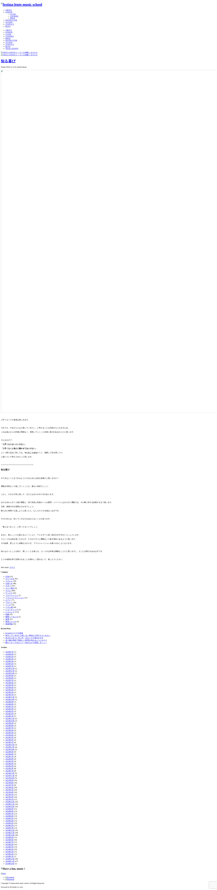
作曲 (7, 614)
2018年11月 (9, 861)
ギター (8, 586)
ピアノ (8, 600)
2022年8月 (9, 754)
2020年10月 (9, 807)
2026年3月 (9, 661)
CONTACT (9, 24)
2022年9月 (9, 752)
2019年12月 (9, 830)
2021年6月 (9, 787)
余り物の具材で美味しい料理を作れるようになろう (26, 640)
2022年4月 (9, 764)
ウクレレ (9, 581)
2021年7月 (9, 785)
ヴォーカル (9, 579)
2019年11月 (9, 833)
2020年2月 (9, 826)
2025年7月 (9, 680)
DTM (7, 577)
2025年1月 (9, 695)
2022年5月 (9, 761)
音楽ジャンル (10, 621)
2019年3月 (9, 852)
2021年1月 (9, 799)
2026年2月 (9, 664)
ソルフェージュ (11, 595)
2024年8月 (9, 704)
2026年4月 (9, 659)
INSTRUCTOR (11, 20)
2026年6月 (9, 654)
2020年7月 (9, 814)
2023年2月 (9, 740)
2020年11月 (9, 804)
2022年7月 (9, 757)
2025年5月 (9, 685)
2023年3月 (9, 738)
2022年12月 (9, 745)
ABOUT (8, 10)
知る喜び (8, 61)
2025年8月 (9, 678)
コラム (12, 567)
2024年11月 (9, 697)
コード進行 (9, 588)
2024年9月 (9, 702)
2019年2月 (9, 854)
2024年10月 (9, 699)
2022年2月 (9, 768)
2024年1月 (9, 716)
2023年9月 (9, 723)
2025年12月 (9, 669)
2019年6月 (9, 845)
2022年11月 (9, 747)
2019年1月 (9, 856)
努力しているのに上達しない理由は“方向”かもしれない (27, 635)
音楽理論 (9, 624)
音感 (7, 619)
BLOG (8, 26)
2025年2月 (9, 692)
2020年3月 (9, 823)
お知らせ (9, 583)
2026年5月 (9, 657)
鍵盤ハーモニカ (11, 617)
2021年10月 (9, 778)
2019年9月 (9, 837)
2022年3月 (9, 766)
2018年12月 (9, 859)
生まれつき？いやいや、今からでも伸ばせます (24, 638)
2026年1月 (9, 666)
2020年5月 (9, 818)
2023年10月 (9, 721)
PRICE (12, 18)
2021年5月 (9, 790)
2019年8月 (9, 840)
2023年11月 (9, 718)
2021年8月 (9, 783)
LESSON (8, 12)
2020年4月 (9, 821)
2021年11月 (9, 776)
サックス (9, 593)
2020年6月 (9, 816)
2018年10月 (9, 864)
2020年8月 (9, 811)
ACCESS (8, 22)
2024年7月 (9, 707)
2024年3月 (9, 711)
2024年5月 (9, 709)
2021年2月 (9, 797)
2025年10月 (9, 673)
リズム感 (9, 607)
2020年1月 (9, 828)
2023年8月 (9, 726)
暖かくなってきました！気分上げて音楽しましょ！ (26, 643)
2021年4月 (9, 792)
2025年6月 (9, 683)
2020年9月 (9, 809)
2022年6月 (9, 759)
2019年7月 (9, 842)
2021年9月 (9, 780)
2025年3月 (9, 690)
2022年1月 (9, 771)
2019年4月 (9, 849)
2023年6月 (9, 730)
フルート (9, 602)
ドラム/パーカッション (14, 598)
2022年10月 (9, 749)
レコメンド (9, 612)
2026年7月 (9, 652)
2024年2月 (9, 714)
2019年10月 (9, 835)
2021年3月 (9, 795)
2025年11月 (9, 671)
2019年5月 (9, 847)
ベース (8, 605)
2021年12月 (9, 773)
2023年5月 (9, 733)
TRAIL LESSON (11, 49)
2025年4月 (9, 688)
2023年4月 (9, 735)
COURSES (14, 16)
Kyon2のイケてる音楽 (14, 633)
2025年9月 (9, 676)
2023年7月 (9, 728)
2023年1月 (9, 742)
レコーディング (11, 610)
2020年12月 (9, 802)
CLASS (13, 14)
